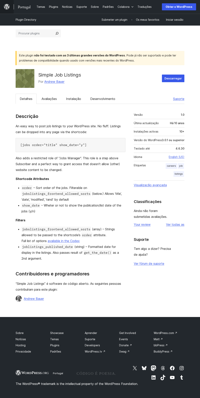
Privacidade (23, 351)
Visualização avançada (150, 185)
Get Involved (127, 333)
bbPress (161, 345)
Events (123, 339)
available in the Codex (64, 241)
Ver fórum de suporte (149, 263)
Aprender (91, 333)
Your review (142, 224)
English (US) (176, 156)
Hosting (21, 345)
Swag (124, 351)
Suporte (178, 99)
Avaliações (49, 99)
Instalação (73, 99)
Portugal (58, 373)
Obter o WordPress (179, 6)
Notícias (21, 339)
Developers (92, 345)
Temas (54, 339)
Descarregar (173, 78)
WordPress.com (165, 333)
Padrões (55, 351)
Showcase (57, 333)
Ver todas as (175, 224)
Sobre (20, 333)
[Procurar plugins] (57, 33)
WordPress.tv (95, 351)
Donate (125, 345)
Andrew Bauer (54, 82)
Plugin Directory (26, 19)
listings (179, 173)
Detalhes (26, 99)
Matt (158, 339)
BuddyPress (163, 351)
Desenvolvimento (102, 99)
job (181, 165)
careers (171, 165)
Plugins (54, 345)
